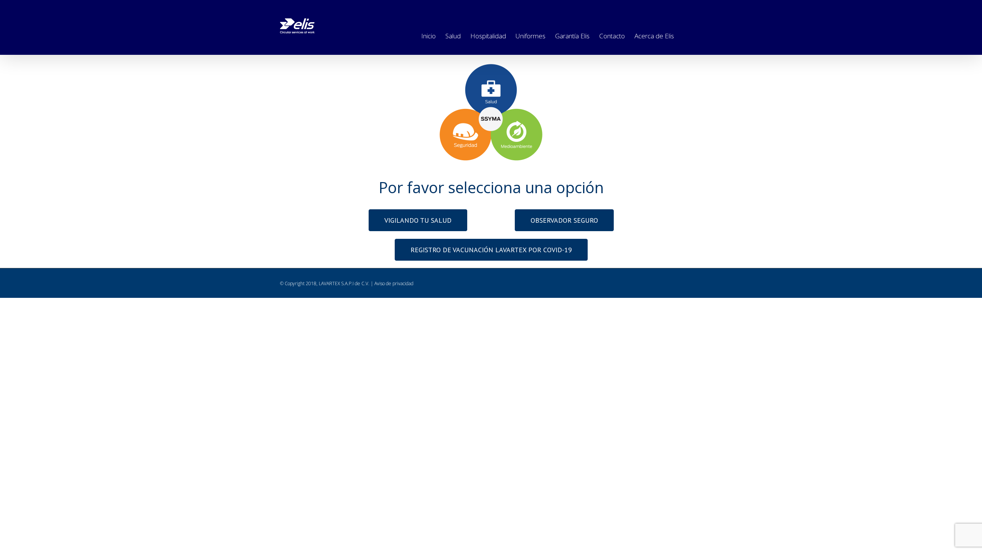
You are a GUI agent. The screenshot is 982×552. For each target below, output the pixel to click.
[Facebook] (627, 7)
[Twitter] (644, 7)
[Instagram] (661, 7)
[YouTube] (695, 7)
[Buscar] (686, 34)
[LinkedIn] (678, 7)
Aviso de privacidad (394, 283)
